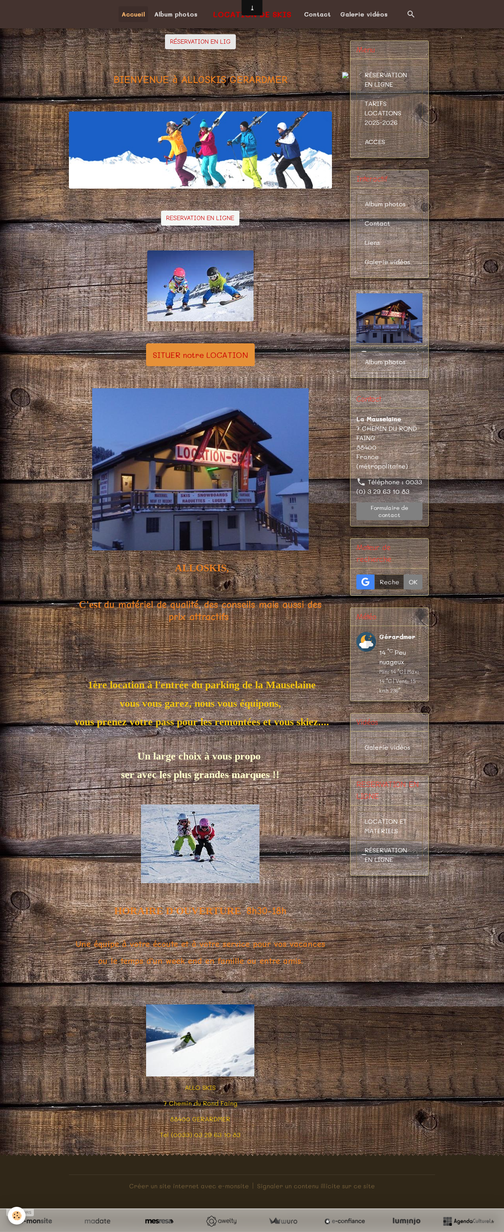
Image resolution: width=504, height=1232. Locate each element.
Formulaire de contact (389, 511)
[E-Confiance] (344, 1220)
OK (413, 582)
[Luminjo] (406, 1220)
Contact (317, 14)
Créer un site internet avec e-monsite (189, 1186)
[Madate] (97, 1220)
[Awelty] (221, 1220)
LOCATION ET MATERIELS (386, 826)
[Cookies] (17, 1216)
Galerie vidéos (363, 14)
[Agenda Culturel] (468, 1220)
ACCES (375, 141)
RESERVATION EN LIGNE (200, 218)
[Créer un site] (35, 1220)
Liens (372, 242)
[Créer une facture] (283, 1220)
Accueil (133, 14)
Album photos (175, 14)
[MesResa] (159, 1220)
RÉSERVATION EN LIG (200, 41)
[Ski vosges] (200, 843)
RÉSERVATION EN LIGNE (386, 79)
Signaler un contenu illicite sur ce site (316, 1186)
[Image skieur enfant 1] (200, 285)
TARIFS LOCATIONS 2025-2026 (383, 112)
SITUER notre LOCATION (200, 355)
